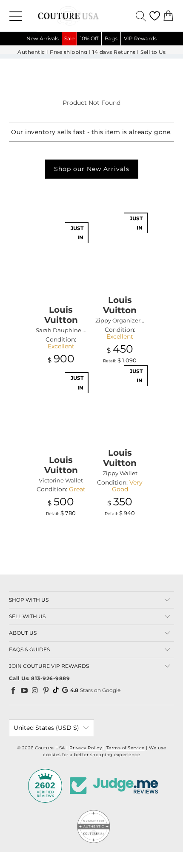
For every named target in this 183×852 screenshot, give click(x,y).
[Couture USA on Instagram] (35, 690)
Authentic (31, 52)
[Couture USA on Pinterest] (46, 690)
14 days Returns (114, 52)
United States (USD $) (46, 727)
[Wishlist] (155, 16)
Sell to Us (153, 52)
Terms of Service (125, 748)
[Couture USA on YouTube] (24, 690)
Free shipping (69, 52)
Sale (69, 38)
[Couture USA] (91, 15)
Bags (111, 38)
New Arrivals (42, 38)
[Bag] (168, 16)
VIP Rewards (140, 38)
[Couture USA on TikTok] (55, 690)
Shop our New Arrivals (91, 169)
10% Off (89, 38)
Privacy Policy (85, 748)
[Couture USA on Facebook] (13, 690)
